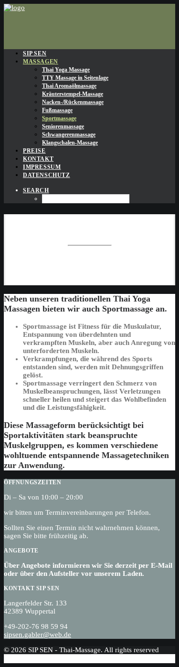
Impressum (42, 167)
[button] (36, 190)
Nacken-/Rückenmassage (73, 102)
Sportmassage (59, 118)
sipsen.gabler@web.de (37, 634)
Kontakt (38, 159)
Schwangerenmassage (68, 134)
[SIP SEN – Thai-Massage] (89, 23)
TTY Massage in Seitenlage (75, 77)
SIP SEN (34, 53)
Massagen (40, 61)
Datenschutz (46, 175)
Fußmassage (57, 110)
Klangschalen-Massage (70, 142)
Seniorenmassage (63, 126)
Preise (34, 150)
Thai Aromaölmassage (69, 86)
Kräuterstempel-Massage (72, 94)
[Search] (47, 658)
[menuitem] (99, 53)
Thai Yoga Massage (66, 69)
